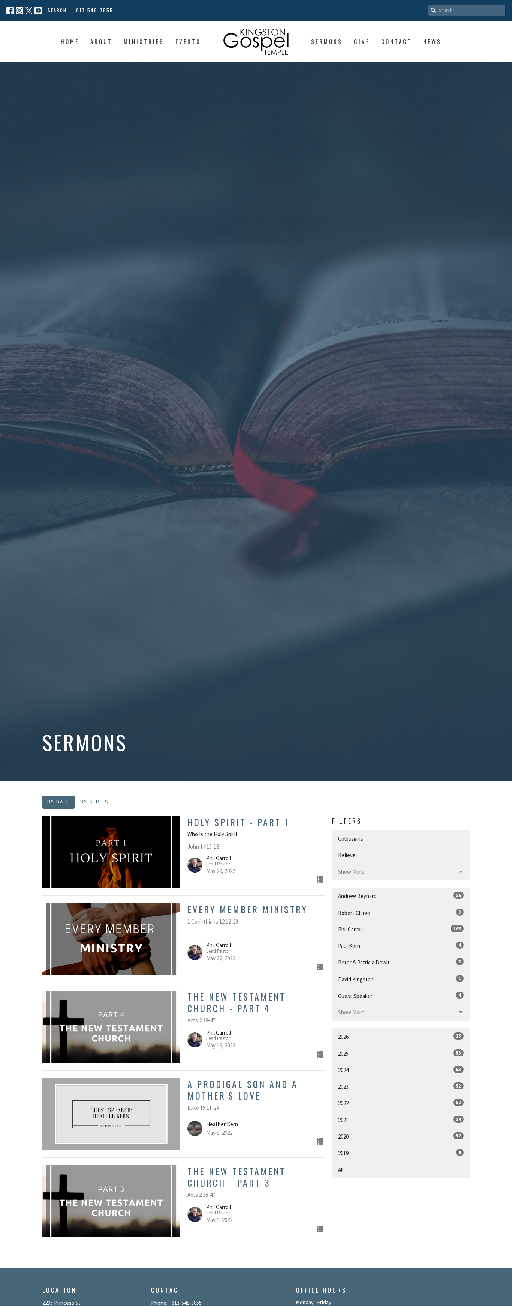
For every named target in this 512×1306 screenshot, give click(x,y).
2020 (399, 1136)
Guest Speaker (399, 995)
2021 (399, 1120)
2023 (399, 1086)
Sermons (327, 41)
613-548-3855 (94, 10)
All (340, 1169)
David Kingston (399, 979)
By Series (94, 802)
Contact (396, 41)
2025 (399, 1053)
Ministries (144, 41)
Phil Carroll (399, 929)
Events (188, 41)
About (101, 41)
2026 (399, 1036)
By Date (58, 802)
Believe (347, 855)
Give (362, 41)
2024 (399, 1070)
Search (57, 10)
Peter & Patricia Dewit (399, 962)
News (432, 41)
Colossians (350, 838)
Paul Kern (399, 945)
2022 (399, 1103)
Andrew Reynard (399, 896)
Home (70, 41)
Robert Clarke (399, 912)
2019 (399, 1153)
